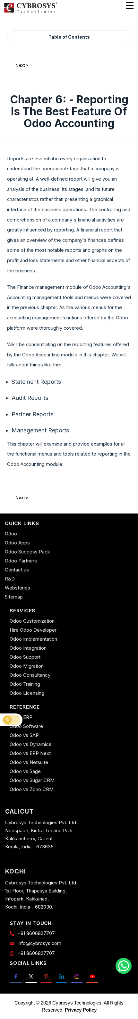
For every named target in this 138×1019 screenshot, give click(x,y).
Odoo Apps (17, 543)
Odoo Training (25, 684)
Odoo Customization (32, 621)
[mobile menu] (130, 5)
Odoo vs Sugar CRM (32, 780)
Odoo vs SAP (24, 735)
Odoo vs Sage (25, 771)
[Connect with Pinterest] (46, 976)
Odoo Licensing (27, 693)
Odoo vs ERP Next (30, 753)
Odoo (11, 534)
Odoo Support (25, 657)
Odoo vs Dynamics (30, 744)
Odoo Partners (21, 561)
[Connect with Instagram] (77, 976)
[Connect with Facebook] (16, 976)
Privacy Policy (81, 1010)
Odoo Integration (28, 648)
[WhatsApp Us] (123, 965)
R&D (10, 579)
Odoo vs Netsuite (29, 762)
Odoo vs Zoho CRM (32, 789)
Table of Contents (69, 37)
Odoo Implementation (33, 639)
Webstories (17, 588)
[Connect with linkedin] (62, 976)
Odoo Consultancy (30, 675)
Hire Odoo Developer (33, 630)
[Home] (30, 12)
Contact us (17, 570)
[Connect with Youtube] (92, 976)
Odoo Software (26, 726)
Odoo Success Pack (27, 552)
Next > (21, 65)
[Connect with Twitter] (31, 976)
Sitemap (14, 597)
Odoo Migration (27, 666)
